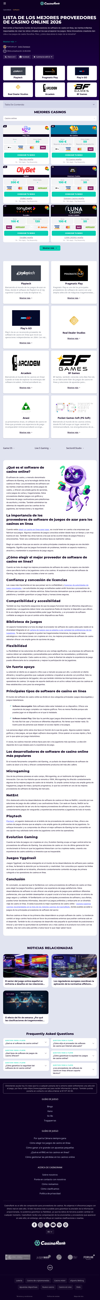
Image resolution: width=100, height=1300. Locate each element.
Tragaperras (49, 1127)
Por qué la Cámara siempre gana (49, 1144)
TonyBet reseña (26, 242)
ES (48, 1238)
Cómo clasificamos (49, 1195)
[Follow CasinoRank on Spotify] (58, 1231)
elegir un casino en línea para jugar (34, 533)
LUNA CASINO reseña (73, 242)
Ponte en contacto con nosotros (49, 1185)
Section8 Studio (74, 452)
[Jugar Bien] (43, 1263)
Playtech (10, 824)
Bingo (49, 1113)
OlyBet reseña (26, 203)
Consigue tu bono (26, 159)
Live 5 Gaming (41, 452)
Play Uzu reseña (26, 164)
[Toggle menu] (4, 3)
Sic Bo (49, 1122)
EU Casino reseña (73, 164)
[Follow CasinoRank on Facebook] (33, 1231)
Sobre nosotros (49, 1181)
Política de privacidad (49, 1200)
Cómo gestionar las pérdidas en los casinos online (49, 1163)
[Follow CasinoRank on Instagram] (40, 1231)
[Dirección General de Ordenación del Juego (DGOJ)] (17, 1263)
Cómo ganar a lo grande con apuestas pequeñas (49, 1154)
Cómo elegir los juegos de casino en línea (49, 1149)
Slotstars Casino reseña (73, 203)
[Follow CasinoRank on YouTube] (52, 1231)
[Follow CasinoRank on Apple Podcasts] (65, 1231)
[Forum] (88, 1263)
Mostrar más (48, 252)
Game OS (8, 452)
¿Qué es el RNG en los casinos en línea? (49, 1158)
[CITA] (72, 1263)
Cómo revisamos (49, 1190)
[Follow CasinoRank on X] (46, 1231)
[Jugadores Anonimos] (58, 1263)
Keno (49, 1117)
